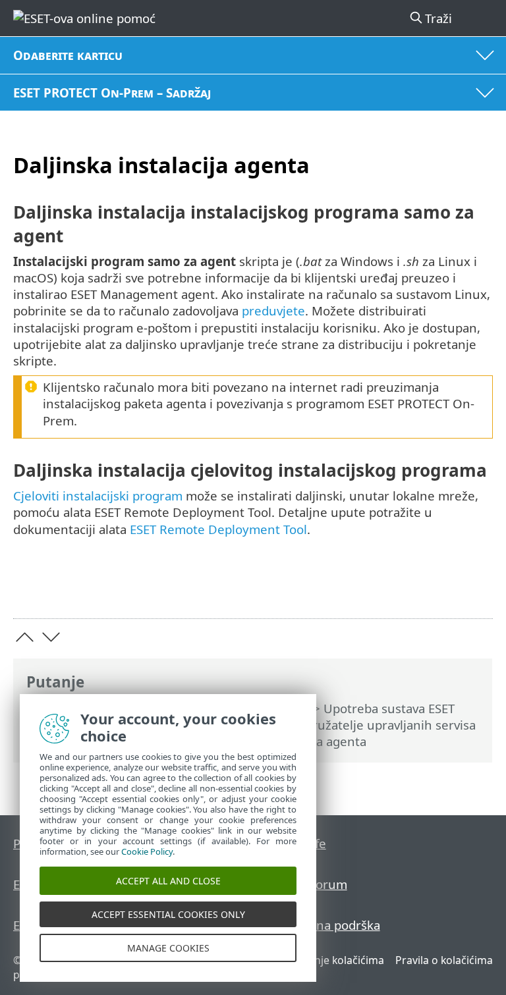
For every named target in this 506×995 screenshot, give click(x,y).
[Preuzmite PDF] (442, 588)
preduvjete (273, 310)
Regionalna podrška (323, 925)
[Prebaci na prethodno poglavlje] (24, 637)
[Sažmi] (477, 588)
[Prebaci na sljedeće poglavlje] (51, 637)
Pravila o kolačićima (444, 960)
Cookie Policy (147, 851)
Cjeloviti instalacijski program (98, 495)
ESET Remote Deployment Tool (218, 529)
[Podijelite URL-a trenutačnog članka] (409, 588)
